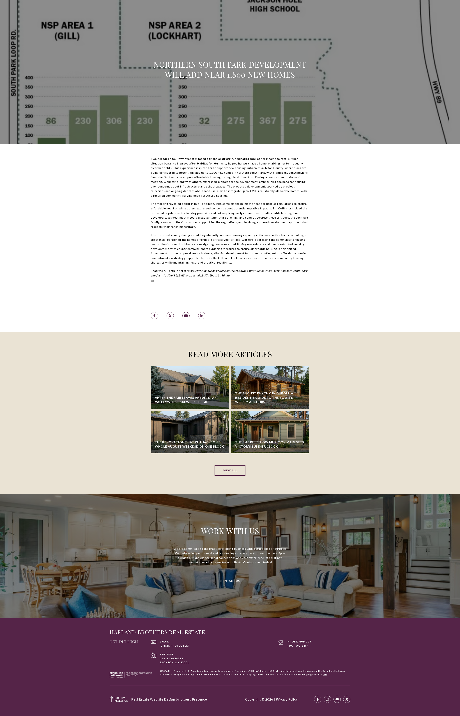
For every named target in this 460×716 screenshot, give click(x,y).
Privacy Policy (287, 699)
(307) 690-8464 (298, 645)
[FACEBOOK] (317, 699)
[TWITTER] (346, 699)
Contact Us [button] (230, 580)
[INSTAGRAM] (327, 699)
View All (230, 470)
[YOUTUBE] (337, 699)
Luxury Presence (193, 699)
